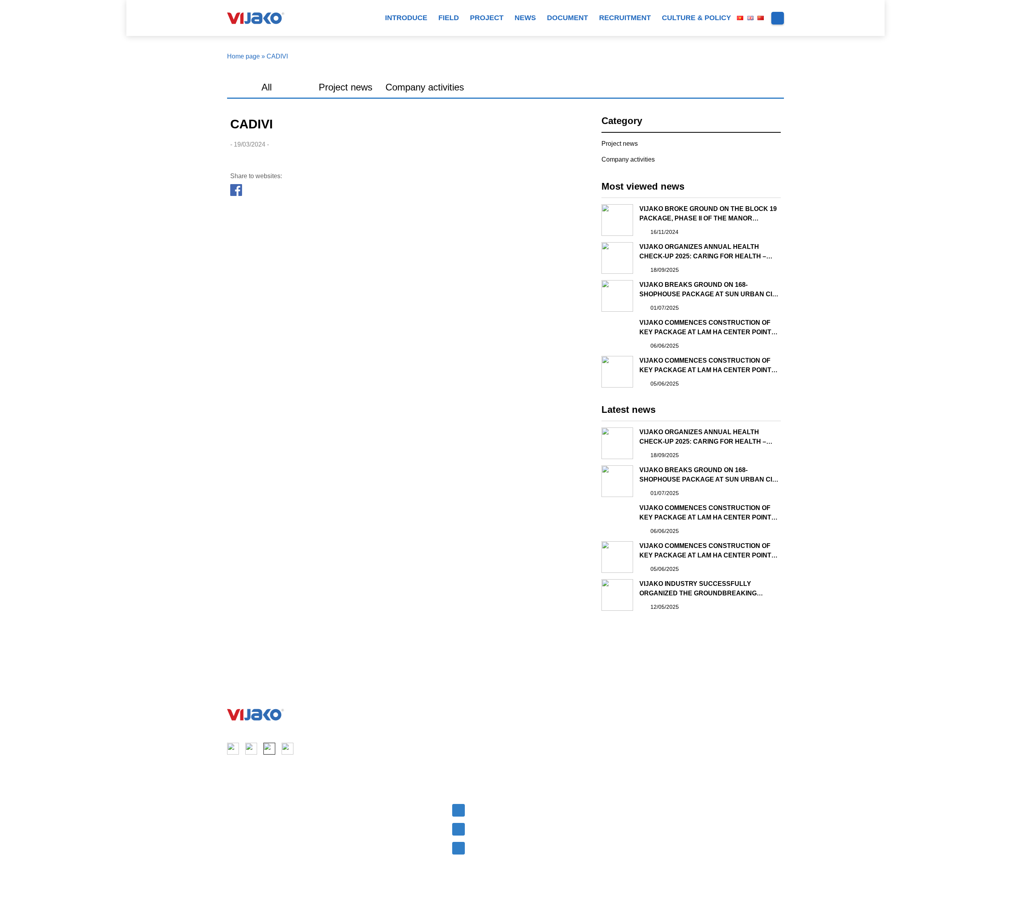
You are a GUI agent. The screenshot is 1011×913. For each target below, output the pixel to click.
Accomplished (362, 824)
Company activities (424, 87)
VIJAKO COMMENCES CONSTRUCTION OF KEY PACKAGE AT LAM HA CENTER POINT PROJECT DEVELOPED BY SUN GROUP (705, 366)
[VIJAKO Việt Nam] (255, 18)
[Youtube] (251, 749)
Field (448, 18)
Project (487, 18)
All (266, 87)
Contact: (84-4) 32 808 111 (510, 828)
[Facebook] (236, 190)
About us (241, 809)
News (525, 18)
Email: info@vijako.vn (502, 809)
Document (567, 18)
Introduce (406, 18)
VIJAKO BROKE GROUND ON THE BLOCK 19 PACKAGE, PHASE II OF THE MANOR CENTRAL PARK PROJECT (708, 214)
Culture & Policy (696, 18)
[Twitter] (252, 190)
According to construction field (387, 809)
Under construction (369, 840)
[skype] (269, 749)
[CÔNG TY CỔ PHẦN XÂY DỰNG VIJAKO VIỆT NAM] (255, 715)
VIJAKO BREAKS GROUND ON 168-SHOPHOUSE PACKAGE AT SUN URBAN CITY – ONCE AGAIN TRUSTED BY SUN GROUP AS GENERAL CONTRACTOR (709, 290)
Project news (345, 87)
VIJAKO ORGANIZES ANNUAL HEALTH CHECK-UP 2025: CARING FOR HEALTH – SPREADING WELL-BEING (702, 252)
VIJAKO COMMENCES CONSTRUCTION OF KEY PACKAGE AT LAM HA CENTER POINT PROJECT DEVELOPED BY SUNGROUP (705, 328)
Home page (243, 56)
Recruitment (625, 18)
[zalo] (287, 749)
